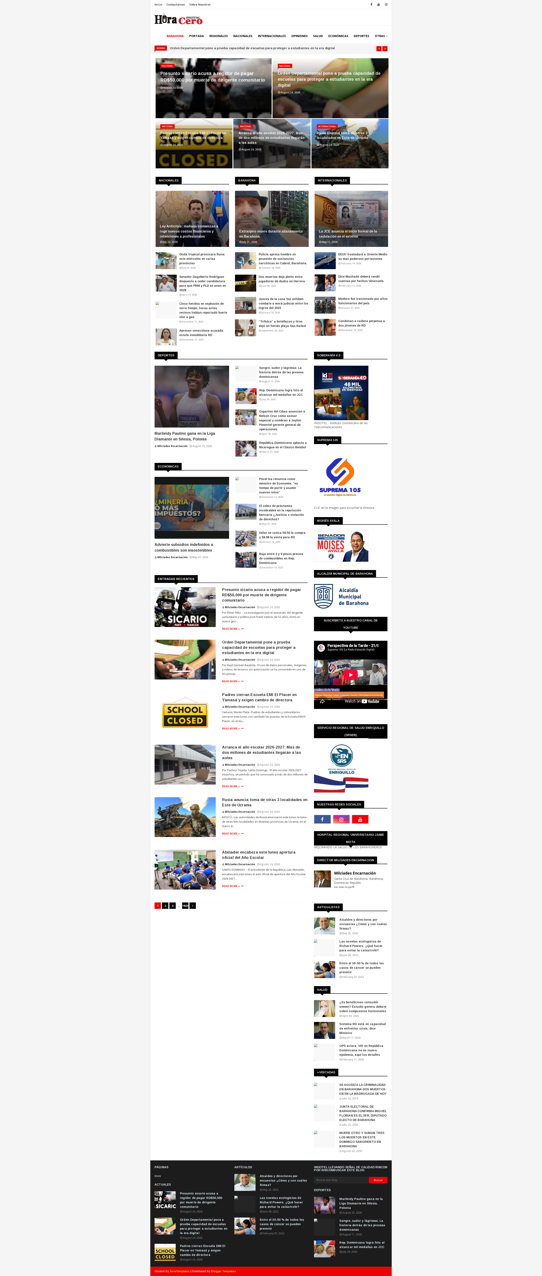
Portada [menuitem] (196, 36)
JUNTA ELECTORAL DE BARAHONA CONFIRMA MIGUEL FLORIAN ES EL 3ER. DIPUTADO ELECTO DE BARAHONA (363, 1113)
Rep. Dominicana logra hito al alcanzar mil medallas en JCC (281, 392)
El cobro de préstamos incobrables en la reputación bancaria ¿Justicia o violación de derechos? (281, 512)
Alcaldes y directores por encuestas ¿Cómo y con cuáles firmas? (363, 924)
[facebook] (371, 4)
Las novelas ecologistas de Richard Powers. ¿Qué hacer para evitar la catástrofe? (361, 946)
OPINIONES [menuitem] (299, 36)
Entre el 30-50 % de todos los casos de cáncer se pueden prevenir (361, 968)
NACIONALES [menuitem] (242, 36)
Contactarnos (175, 4)
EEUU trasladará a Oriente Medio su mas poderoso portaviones (362, 256)
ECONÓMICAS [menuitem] (338, 36)
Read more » (231, 629)
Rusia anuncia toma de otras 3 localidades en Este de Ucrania (342, 135)
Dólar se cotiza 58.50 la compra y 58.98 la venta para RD (282, 535)
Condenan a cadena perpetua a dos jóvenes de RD (361, 323)
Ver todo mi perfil (344, 886)
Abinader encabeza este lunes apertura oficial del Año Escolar (258, 855)
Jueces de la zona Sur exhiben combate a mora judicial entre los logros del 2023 (283, 303)
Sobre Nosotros (200, 4)
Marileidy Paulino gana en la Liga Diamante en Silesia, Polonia (185, 436)
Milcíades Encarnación (240, 607)
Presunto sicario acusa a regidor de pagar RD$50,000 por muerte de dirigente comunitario (212, 77)
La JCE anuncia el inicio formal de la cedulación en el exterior (348, 234)
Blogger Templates (223, 1271)
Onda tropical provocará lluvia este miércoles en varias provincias (202, 259)
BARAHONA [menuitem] (175, 36)
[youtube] (378, 4)
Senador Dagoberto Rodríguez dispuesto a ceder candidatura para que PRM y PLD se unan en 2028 (202, 283)
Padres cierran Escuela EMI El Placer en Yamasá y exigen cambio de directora (193, 135)
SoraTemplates (179, 1271)
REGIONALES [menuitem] (218, 36)
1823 (185, 906)
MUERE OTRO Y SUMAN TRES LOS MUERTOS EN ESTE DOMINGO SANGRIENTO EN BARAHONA (361, 1139)
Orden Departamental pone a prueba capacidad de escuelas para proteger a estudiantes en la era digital (252, 48)
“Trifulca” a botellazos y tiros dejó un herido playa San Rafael (282, 324)
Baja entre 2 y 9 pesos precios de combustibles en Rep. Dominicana (281, 558)
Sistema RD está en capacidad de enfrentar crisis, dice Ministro (362, 1028)
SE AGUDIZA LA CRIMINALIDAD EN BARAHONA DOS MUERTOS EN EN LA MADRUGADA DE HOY (363, 1089)
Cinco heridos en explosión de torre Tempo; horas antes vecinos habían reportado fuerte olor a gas (203, 310)
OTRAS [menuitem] (380, 36)
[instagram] (385, 4)
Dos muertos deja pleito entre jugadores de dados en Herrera (282, 279)
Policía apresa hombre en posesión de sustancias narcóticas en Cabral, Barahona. (283, 259)
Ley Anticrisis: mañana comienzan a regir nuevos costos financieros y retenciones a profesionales (189, 231)
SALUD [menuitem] (318, 36)
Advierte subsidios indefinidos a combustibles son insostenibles (184, 547)
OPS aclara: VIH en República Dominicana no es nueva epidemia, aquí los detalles (361, 1050)
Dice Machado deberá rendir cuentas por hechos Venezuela (361, 279)
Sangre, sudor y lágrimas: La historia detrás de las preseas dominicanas (281, 372)
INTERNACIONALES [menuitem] (272, 36)
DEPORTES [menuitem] (361, 36)
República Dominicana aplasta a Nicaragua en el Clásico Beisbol (283, 445)
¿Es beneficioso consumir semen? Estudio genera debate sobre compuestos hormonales (362, 1007)
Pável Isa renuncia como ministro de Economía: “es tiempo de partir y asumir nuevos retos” (278, 485)
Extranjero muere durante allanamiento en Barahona (271, 234)
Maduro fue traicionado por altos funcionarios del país (363, 301)
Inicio (158, 4)
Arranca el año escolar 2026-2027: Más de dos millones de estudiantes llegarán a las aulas (272, 137)
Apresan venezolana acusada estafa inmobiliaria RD (201, 333)
